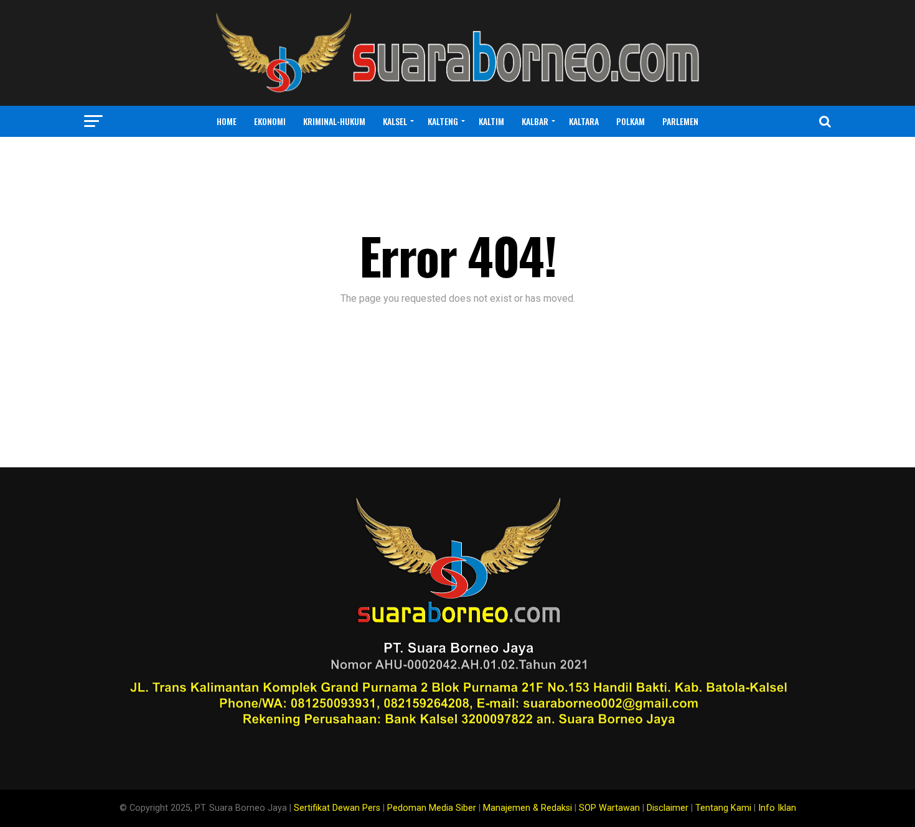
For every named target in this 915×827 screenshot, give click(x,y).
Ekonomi (270, 121)
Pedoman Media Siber (431, 808)
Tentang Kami (723, 808)
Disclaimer (667, 808)
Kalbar (535, 121)
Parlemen (680, 121)
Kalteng (443, 121)
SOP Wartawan (609, 808)
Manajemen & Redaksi (527, 808)
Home (227, 121)
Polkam (630, 121)
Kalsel (395, 121)
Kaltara (584, 121)
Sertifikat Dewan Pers (337, 808)
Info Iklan (777, 808)
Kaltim (491, 121)
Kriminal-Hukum (334, 121)
